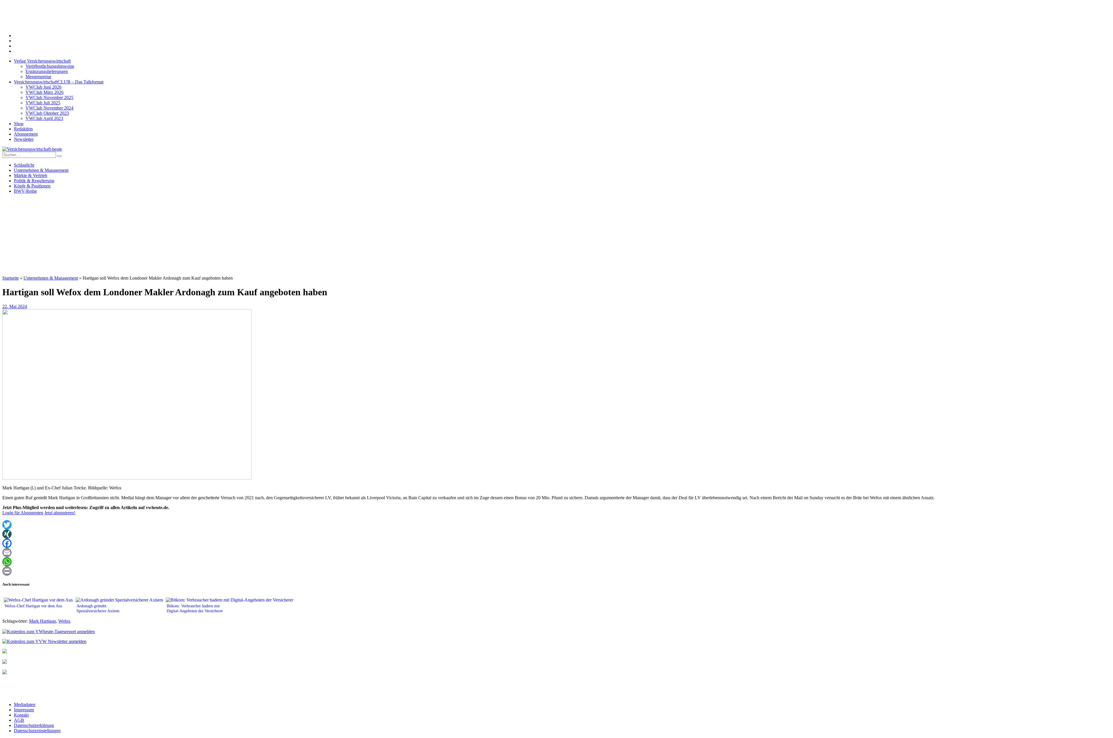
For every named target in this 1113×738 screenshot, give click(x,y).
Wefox (64, 621)
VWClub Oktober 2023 (47, 113)
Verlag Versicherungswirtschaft (42, 61)
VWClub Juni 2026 (43, 87)
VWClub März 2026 (44, 92)
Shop (18, 123)
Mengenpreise (38, 76)
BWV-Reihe (25, 191)
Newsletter (24, 139)
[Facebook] (556, 543)
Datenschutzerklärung (34, 725)
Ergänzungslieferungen (47, 71)
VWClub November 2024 (49, 107)
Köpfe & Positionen (32, 185)
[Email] (556, 552)
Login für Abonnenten (22, 512)
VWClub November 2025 (49, 97)
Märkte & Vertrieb (30, 175)
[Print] (556, 571)
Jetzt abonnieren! (59, 512)
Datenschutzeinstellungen (37, 730)
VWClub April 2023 (44, 118)
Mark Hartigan (42, 621)
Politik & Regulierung (34, 180)
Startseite (10, 278)
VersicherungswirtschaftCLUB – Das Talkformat (58, 81)
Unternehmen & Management (41, 170)
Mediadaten (24, 704)
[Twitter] (556, 524)
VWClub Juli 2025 (43, 102)
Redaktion (23, 128)
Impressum (24, 709)
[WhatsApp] (556, 561)
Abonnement (26, 134)
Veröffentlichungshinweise (50, 66)
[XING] (556, 534)
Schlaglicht (24, 165)
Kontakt (21, 715)
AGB (19, 720)
